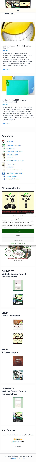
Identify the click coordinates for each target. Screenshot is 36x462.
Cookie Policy (14, 243)
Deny (18, 235)
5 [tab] (20, 215)
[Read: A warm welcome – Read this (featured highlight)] (18, 31)
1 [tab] (13, 215)
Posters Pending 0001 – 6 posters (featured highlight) (15, 101)
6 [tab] (22, 215)
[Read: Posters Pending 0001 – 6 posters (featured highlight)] (18, 85)
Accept (18, 231)
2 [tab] (15, 215)
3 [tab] (18, 260)
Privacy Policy (21, 243)
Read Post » (6, 69)
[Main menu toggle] (18, 10)
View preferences (18, 240)
